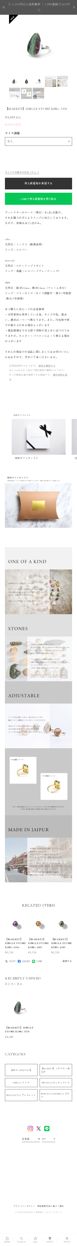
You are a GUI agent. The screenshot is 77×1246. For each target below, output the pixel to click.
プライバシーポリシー (24, 1206)
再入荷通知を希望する (38, 183)
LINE (39, 961)
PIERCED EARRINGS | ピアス (55, 1095)
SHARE (26, 961)
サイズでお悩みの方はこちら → (22, 172)
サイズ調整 (12, 133)
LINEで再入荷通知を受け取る (38, 199)
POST (12, 961)
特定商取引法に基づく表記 (50, 1206)
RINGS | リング (21, 1082)
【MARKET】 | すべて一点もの (55, 1070)
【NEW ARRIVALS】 (21, 1070)
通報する (67, 961)
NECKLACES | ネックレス (56, 1082)
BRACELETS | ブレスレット (21, 1095)
